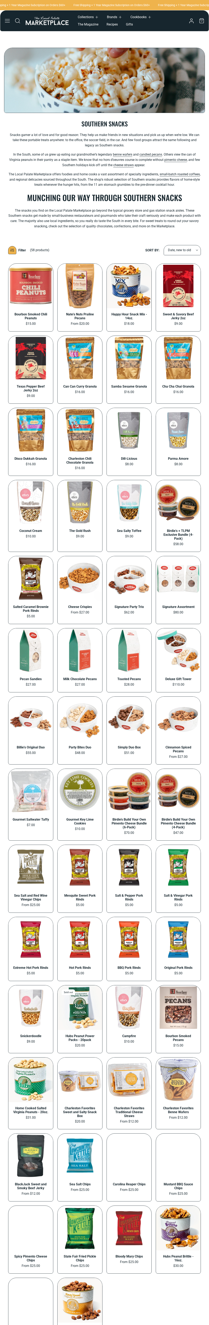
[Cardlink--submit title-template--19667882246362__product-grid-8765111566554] (129, 502)
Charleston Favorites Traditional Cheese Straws (129, 1112)
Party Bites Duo (80, 747)
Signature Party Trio (129, 607)
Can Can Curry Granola (80, 386)
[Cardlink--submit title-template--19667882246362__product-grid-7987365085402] (178, 719)
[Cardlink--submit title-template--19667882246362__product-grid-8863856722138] (80, 358)
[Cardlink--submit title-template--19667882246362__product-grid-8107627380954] (30, 578)
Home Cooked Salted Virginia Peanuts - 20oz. (30, 1110)
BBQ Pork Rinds (129, 968)
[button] (88, 17)
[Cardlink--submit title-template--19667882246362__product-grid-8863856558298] (30, 430)
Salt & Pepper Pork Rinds (129, 897)
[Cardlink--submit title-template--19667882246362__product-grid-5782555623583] (80, 1228)
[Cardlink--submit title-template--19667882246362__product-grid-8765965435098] (80, 502)
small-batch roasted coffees (180, 174)
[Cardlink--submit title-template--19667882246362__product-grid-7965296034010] (30, 791)
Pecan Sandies (31, 679)
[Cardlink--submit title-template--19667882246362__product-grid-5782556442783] (80, 1156)
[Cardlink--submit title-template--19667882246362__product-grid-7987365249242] (178, 650)
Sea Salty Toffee (129, 531)
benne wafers (122, 154)
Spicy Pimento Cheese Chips (30, 1258)
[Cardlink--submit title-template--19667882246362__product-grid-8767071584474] (129, 430)
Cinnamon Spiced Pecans (178, 749)
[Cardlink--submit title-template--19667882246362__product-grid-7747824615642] (129, 867)
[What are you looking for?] (17, 21)
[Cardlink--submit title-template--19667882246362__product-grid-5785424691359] (178, 1080)
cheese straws (123, 165)
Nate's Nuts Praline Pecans (80, 316)
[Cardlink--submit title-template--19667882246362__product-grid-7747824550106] (30, 939)
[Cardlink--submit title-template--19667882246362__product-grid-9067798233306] (30, 358)
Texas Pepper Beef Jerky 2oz (31, 388)
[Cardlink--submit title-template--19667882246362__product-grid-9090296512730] (129, 286)
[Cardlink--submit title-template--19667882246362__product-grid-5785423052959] (30, 1156)
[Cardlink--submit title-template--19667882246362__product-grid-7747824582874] (178, 867)
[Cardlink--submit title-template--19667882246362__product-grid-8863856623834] (178, 358)
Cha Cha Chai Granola (178, 386)
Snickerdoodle (30, 1036)
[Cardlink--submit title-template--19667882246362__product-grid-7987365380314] (129, 650)
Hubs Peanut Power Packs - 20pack (80, 1038)
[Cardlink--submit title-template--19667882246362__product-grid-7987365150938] (80, 719)
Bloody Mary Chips (129, 1256)
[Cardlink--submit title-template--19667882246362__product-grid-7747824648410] (80, 867)
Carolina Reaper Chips (129, 1184)
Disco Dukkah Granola (30, 459)
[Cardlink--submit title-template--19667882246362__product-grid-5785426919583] (129, 1080)
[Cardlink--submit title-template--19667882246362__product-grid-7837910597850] (30, 867)
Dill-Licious (129, 459)
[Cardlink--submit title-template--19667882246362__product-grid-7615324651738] (80, 1007)
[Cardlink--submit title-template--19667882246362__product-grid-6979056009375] (129, 1007)
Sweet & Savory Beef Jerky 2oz (178, 316)
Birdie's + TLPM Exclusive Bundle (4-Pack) (178, 534)
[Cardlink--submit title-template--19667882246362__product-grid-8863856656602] (129, 358)
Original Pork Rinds (178, 968)
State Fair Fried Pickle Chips (80, 1258)
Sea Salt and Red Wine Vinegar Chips (30, 897)
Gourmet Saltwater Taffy (31, 819)
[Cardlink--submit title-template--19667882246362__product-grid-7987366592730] (80, 578)
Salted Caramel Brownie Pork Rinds (31, 609)
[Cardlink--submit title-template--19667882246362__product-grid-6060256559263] (30, 1080)
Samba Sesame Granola (129, 386)
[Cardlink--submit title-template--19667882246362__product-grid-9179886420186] (80, 286)
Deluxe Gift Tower (178, 679)
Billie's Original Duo (31, 747)
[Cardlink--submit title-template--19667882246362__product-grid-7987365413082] (80, 650)
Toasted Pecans (129, 679)
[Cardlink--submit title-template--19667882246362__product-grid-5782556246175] (129, 1156)
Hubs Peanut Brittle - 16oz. (178, 1258)
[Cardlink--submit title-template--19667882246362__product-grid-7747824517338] (80, 939)
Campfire (129, 1036)
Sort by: (152, 250)
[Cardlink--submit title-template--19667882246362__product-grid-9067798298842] (178, 286)
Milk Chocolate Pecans (80, 679)
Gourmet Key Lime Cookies (80, 821)
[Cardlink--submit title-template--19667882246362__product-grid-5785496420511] (80, 1080)
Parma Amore (178, 459)
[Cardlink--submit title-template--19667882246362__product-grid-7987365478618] (178, 578)
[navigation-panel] (7, 21)
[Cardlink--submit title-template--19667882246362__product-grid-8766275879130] (178, 430)
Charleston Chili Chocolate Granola (79, 460)
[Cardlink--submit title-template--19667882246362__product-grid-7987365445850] (30, 650)
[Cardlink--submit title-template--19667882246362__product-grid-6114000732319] (178, 1007)
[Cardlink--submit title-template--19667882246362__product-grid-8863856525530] (80, 430)
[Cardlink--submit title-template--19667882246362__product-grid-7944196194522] (178, 791)
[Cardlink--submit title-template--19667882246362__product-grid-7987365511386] (129, 578)
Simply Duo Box (129, 747)
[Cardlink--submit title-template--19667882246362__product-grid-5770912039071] (80, 1300)
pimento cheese (175, 160)
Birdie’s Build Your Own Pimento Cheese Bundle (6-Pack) (129, 823)
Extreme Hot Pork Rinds (30, 968)
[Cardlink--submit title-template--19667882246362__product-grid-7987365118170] (129, 719)
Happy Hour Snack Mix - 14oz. (129, 316)
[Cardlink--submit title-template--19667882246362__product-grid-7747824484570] (129, 939)
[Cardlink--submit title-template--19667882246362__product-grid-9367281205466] (30, 286)
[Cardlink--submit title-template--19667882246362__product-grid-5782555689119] (30, 1228)
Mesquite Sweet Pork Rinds (80, 897)
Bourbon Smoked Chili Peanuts (30, 316)
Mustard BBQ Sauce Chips (178, 1186)
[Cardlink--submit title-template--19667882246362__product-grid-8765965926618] (30, 502)
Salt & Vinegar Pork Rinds (178, 897)
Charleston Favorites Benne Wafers (178, 1110)
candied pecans (150, 154)
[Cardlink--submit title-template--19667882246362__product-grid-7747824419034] (178, 939)
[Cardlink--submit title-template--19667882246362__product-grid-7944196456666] (129, 791)
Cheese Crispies (80, 607)
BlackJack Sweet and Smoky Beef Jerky (31, 1186)
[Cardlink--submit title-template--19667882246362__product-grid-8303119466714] (178, 502)
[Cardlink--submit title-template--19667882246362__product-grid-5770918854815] (30, 1300)
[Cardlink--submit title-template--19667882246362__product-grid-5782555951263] (178, 1156)
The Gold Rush (80, 531)
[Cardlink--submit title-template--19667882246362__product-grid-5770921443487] (178, 1228)
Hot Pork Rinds (80, 968)
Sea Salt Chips (80, 1184)
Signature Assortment (178, 607)
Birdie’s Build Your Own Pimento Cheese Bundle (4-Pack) (178, 823)
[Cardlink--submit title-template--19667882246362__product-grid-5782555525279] (129, 1228)
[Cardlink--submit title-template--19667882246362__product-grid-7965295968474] (80, 791)
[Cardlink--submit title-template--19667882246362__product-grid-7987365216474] (30, 719)
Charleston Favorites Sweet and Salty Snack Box (80, 1112)
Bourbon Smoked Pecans (178, 1038)
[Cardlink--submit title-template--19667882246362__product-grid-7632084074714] (30, 1007)
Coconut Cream (30, 531)
